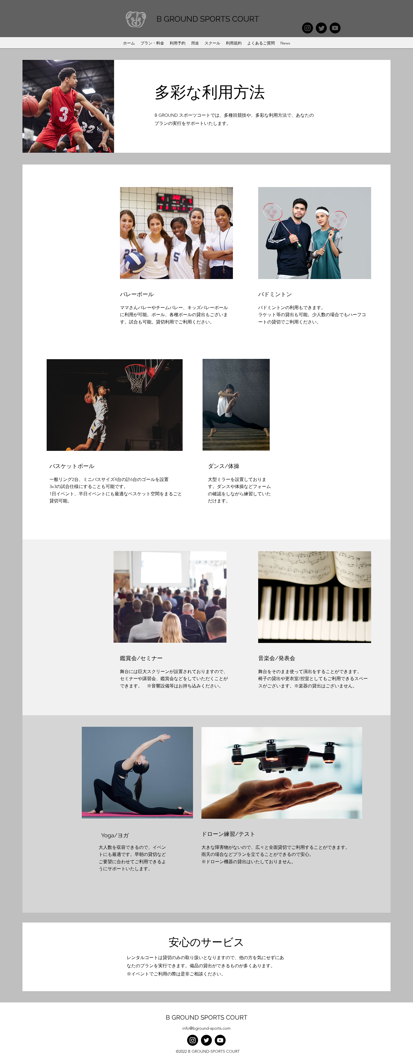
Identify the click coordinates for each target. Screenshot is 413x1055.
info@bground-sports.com (206, 1028)
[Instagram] (307, 28)
